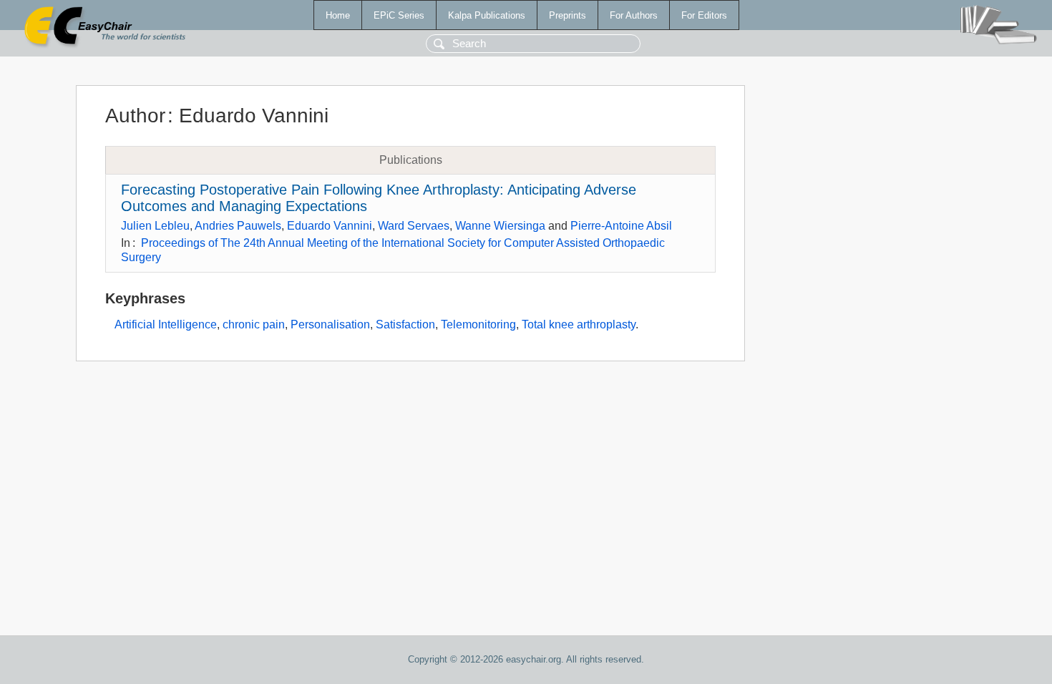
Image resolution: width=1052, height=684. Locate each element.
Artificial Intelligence (166, 324)
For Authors (634, 15)
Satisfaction (405, 324)
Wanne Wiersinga (500, 226)
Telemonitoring (478, 324)
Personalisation (330, 324)
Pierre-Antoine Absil (621, 226)
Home (338, 15)
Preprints (567, 15)
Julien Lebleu (155, 226)
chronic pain (254, 324)
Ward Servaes (413, 226)
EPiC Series (399, 15)
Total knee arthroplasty (578, 324)
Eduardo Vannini (329, 226)
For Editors (704, 15)
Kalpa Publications (486, 15)
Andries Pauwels (238, 226)
